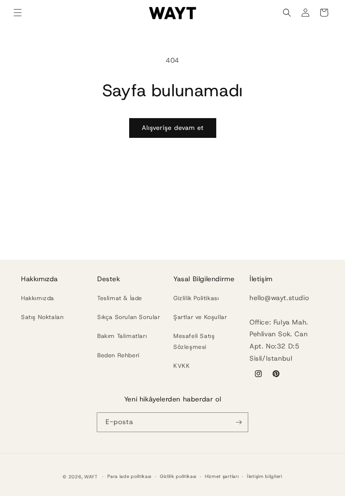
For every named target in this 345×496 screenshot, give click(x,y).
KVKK (181, 365)
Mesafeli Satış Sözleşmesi (194, 341)
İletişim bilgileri (264, 476)
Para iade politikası (129, 476)
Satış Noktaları (42, 317)
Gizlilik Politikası (196, 298)
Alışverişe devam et (173, 128)
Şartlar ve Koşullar (200, 317)
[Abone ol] (238, 422)
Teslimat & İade (119, 298)
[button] (17, 12)
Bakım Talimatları (122, 336)
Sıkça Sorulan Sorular (128, 317)
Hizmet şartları (222, 476)
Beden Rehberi (118, 355)
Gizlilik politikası (178, 476)
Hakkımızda (37, 298)
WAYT (91, 477)
